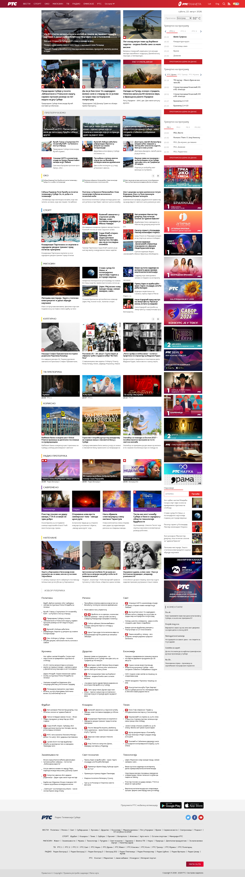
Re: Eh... (168, 660)
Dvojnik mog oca (172, 624)
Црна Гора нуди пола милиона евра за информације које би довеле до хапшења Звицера (101, 634)
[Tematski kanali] (183, 474)
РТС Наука (95, 847)
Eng (217, 3)
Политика (47, 597)
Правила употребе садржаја (75, 873)
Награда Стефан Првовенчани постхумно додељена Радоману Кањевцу (59, 355)
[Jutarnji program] (183, 222)
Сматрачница (186, 830)
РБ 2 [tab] (178, 127)
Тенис (126, 704)
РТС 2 (67, 847)
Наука (150, 841)
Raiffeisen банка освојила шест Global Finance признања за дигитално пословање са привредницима (60, 439)
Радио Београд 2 (78, 851)
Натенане (50, 537)
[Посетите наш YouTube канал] (201, 817)
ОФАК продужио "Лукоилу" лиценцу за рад (141, 682)
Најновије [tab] (169, 488)
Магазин (58, 3)
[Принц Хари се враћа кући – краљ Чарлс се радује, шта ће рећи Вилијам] (128, 288)
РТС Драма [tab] (171, 74)
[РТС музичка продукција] (183, 568)
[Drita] (183, 428)
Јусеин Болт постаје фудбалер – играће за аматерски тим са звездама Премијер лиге (58, 744)
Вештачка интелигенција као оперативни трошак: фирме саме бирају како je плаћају (142, 789)
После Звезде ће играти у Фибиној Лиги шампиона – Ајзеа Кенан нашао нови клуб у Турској (101, 730)
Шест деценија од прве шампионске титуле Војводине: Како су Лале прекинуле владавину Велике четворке (142, 194)
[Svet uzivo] (183, 244)
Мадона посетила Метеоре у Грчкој (98, 778)
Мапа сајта (195, 864)
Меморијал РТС (176, 836)
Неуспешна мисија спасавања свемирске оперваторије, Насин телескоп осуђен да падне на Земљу (141, 775)
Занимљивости (49, 754)
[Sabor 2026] (183, 314)
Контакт (98, 858)
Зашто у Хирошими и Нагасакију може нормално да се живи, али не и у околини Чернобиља (59, 574)
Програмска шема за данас (183, 62)
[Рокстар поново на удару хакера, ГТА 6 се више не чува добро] (55, 501)
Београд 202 (111, 851)
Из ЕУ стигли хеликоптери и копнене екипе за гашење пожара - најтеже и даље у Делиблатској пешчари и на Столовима (81, 35)
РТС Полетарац (185, 847)
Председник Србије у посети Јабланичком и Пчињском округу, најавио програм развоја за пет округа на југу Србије (58, 95)
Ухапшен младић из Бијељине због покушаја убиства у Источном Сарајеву (59, 683)
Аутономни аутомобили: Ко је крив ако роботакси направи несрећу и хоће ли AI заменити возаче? (99, 574)
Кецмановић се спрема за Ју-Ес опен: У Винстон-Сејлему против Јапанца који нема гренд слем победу (142, 719)
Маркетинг (108, 858)
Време (158, 830)
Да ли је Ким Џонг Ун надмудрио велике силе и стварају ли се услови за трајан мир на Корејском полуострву (100, 95)
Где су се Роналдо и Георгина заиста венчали (99, 784)
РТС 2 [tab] (183, 31)
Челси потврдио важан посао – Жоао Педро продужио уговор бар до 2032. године (60, 719)
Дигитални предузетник (176, 841)
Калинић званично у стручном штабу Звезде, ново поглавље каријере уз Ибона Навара (110, 219)
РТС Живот (120, 847)
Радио (76, 3)
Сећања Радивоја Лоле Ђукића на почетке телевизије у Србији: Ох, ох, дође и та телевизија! (59, 194)
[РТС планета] (190, 4)
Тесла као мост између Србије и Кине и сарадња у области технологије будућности (146, 518)
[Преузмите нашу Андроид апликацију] (171, 805)
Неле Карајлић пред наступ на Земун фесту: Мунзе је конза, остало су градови (147, 301)
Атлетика (134, 836)
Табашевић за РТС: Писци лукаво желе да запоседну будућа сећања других (60, 132)
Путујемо (104, 841)
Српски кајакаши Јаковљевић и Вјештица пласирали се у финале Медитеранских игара (146, 245)
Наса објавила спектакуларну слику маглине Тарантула (113, 516)
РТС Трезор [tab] (183, 74)
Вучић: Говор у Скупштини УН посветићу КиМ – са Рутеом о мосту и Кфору (66, 144)
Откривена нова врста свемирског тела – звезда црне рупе (85, 516)
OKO (47, 3)
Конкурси (134, 858)
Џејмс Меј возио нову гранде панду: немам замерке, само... (110, 288)
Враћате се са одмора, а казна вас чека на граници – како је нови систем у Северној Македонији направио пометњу (101, 616)
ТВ (67, 3)
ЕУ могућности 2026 (122, 832)
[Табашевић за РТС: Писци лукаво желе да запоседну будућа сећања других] (61, 126)
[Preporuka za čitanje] (183, 451)
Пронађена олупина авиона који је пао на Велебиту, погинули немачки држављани (107, 160)
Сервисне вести (170, 830)
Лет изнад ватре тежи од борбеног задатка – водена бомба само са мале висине (142, 44)
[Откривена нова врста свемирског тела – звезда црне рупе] (86, 501)
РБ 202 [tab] (197, 127)
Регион (86, 597)
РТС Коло (145, 847)
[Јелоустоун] (183, 383)
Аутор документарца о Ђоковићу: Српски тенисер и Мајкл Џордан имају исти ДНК (140, 734)
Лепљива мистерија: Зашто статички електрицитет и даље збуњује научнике (59, 300)
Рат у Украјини (146, 830)
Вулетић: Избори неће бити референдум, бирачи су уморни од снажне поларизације (105, 145)
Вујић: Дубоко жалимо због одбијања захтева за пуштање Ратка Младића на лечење (58, 605)
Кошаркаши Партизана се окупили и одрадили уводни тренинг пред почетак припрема (59, 247)
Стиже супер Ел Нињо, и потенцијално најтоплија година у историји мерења (109, 272)
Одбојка (101, 836)
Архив (122, 853)
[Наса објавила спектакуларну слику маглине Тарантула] (117, 501)
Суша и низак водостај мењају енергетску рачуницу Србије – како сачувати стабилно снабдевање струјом (141, 667)
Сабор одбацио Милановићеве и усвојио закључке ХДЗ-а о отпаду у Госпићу (99, 625)
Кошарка (87, 704)
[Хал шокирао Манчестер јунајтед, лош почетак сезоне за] (128, 218)
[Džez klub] (183, 337)
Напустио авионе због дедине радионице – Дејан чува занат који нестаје (60, 776)
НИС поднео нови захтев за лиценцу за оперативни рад (141, 675)
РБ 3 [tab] (188, 127)
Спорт (37, 3)
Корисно (49, 403)
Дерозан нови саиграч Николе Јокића (98, 738)
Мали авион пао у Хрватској (95, 610)
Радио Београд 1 (60, 851)
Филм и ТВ (140, 841)
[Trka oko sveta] (183, 176)
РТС (99, 3)
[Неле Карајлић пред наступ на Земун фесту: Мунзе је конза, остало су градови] (128, 304)
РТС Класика (133, 847)
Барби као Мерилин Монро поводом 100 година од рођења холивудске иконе (60, 783)
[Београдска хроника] (183, 267)
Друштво (87, 651)
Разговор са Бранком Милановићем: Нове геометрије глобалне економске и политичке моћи (100, 194)
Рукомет (111, 836)
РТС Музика (170, 847)
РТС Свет (84, 847)
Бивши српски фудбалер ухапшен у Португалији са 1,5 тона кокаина (139, 629)
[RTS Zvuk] (183, 360)
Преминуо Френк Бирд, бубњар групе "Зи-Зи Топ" (101, 768)
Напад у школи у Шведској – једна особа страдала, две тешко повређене (141, 622)
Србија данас (82, 830)
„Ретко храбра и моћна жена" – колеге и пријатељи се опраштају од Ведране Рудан (141, 355)
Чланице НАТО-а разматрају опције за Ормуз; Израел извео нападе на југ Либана (66, 160)
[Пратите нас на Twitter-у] (188, 817)
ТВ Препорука (52, 371)
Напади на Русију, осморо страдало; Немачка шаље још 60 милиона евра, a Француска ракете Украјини (141, 94)
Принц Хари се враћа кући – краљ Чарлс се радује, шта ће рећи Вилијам (148, 285)
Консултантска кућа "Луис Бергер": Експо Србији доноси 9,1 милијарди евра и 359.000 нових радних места (141, 689)
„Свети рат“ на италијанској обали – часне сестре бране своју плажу (60, 790)
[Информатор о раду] (183, 591)
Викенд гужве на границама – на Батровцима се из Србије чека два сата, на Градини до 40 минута (147, 161)
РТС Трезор (157, 847)
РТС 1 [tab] (172, 31)
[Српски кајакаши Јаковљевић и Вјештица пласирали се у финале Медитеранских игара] (128, 246)
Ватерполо (122, 836)
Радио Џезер (193, 851)
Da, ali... (168, 612)
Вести (26, 3)
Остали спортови (159, 836)
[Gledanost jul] (183, 290)
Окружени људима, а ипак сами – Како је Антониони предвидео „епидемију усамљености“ (140, 574)
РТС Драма (108, 847)
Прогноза (170, 18)
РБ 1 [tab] (169, 127)
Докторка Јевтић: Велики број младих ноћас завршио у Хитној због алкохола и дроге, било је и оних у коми (148, 145)
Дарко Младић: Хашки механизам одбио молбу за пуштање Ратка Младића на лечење (59, 676)
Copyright (58, 873)
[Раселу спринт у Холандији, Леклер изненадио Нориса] (128, 234)
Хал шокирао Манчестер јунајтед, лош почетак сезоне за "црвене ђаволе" (147, 216)
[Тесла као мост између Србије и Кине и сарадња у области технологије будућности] (147, 501)
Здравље (129, 841)
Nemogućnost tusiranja (175, 636)
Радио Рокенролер (145, 851)
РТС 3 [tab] (194, 31)
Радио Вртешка (178, 851)
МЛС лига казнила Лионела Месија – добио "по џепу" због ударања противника (60, 736)
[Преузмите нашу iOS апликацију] (194, 805)
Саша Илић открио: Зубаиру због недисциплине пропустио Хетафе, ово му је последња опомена (108, 239)
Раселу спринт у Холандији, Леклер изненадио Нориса (147, 231)
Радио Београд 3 (95, 851)
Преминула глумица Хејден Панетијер (99, 773)
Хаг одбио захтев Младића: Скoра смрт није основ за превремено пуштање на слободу (59, 658)
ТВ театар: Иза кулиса (133, 394)
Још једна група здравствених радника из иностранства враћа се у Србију (101, 684)
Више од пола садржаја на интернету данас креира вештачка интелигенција (147, 270)
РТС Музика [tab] (194, 74)
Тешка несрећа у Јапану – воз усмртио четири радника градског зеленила (139, 636)
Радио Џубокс (163, 851)
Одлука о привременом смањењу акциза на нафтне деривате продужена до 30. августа (141, 658)
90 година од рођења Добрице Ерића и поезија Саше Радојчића (100, 476)
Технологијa (130, 754)
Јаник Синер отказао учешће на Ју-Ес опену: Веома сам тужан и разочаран (140, 727)
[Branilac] (183, 199)
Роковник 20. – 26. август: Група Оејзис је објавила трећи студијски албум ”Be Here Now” (100, 356)
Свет (125, 597)
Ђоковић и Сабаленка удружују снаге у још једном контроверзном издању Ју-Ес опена (142, 743)
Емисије (89, 3)
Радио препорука (55, 455)
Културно (49, 318)
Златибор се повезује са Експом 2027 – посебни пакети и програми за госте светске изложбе (140, 439)
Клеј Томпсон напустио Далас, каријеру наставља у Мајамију (98, 745)
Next (201, 31)
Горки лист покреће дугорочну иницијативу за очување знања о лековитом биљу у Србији (101, 439)
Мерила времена (130, 830)
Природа (159, 841)
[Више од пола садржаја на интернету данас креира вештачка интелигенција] (128, 272)
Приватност (46, 873)
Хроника (46, 651)
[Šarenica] (183, 406)
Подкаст (198, 830)
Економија (129, 651)
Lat (209, 3)
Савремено (51, 487)
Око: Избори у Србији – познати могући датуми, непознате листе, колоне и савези (60, 640)
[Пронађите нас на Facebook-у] (194, 817)
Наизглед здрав (126, 843)
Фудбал (45, 704)
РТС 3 (75, 847)
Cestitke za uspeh (172, 648)
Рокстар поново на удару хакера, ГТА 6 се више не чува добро (54, 516)
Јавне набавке (121, 858)
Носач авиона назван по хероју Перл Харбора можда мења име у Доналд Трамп (60, 769)
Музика (81, 841)
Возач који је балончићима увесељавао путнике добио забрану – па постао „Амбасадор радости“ (59, 762)
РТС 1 (59, 847)
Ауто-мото (144, 836)
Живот (57, 841)
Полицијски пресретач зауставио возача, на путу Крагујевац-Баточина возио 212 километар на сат (58, 691)
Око (45, 175)
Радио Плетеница (127, 851)
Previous (165, 31)
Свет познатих (90, 754)
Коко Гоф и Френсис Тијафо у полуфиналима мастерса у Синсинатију (141, 711)
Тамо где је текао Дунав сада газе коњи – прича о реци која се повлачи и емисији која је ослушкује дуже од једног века (100, 693)
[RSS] (229, 4)
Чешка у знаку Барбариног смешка (57, 477)
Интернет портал (148, 858)
